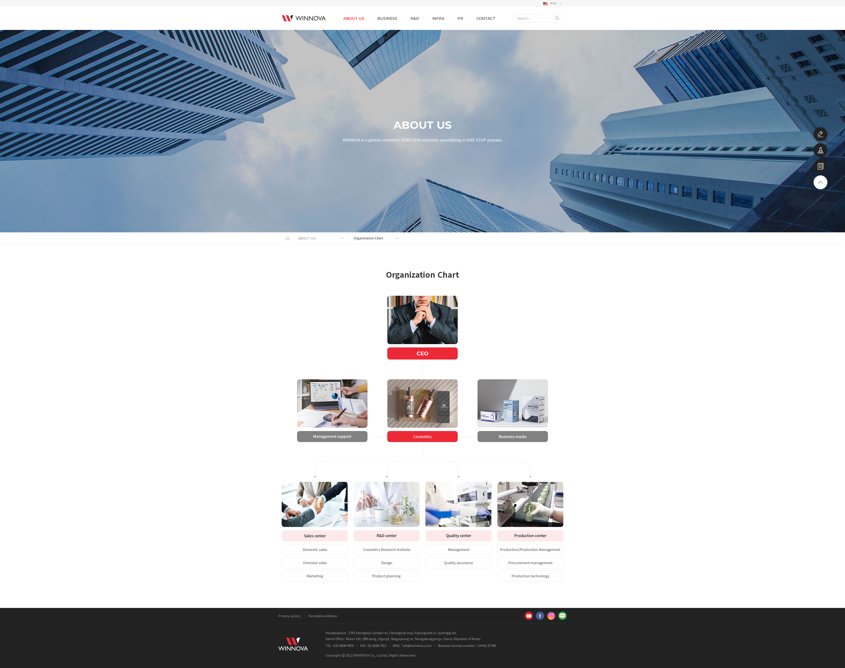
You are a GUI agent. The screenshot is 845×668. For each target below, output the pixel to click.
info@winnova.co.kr (417, 645)
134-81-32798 (486, 645)
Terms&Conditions (322, 615)
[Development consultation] (820, 134)
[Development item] (820, 150)
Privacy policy (289, 615)
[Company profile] (820, 166)
